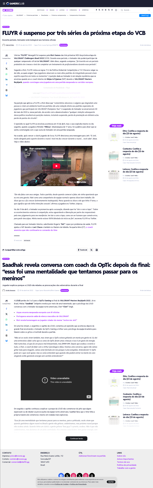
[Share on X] (6, 68)
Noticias (6, 27)
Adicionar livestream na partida (92, 456)
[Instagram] (102, 10)
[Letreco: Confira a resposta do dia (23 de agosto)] (113, 174)
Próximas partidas (32, 15)
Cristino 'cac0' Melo (131, 137)
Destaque (63, 45)
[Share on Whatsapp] (6, 74)
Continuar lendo (76, 438)
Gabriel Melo (10, 45)
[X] (99, 10)
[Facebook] (96, 10)
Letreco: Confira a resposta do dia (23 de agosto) (135, 170)
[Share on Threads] (6, 90)
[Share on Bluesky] (6, 95)
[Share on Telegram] (6, 84)
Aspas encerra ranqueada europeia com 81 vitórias (37, 312)
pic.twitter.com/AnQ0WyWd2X (69, 93)
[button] (111, 482)
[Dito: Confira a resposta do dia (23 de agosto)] (113, 136)
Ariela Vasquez (10, 290)
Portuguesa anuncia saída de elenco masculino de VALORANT (42, 316)
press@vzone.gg (17, 456)
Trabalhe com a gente (126, 468)
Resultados (44, 15)
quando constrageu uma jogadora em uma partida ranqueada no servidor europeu (58, 82)
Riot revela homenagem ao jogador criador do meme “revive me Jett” (46, 320)
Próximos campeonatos (59, 15)
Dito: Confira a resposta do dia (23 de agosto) (135, 132)
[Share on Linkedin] (6, 79)
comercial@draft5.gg (20, 462)
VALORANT (19, 15)
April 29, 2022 (79, 97)
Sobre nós (121, 456)
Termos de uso (123, 462)
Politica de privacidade (126, 465)
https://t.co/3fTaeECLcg (49, 93)
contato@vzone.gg (18, 459)
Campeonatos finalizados (77, 15)
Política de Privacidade (78, 484)
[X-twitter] (67, 476)
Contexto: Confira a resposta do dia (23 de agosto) (133, 151)
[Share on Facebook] (6, 63)
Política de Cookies (62, 484)
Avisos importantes (125, 459)
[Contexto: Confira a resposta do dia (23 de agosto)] (113, 155)
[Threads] (105, 10)
